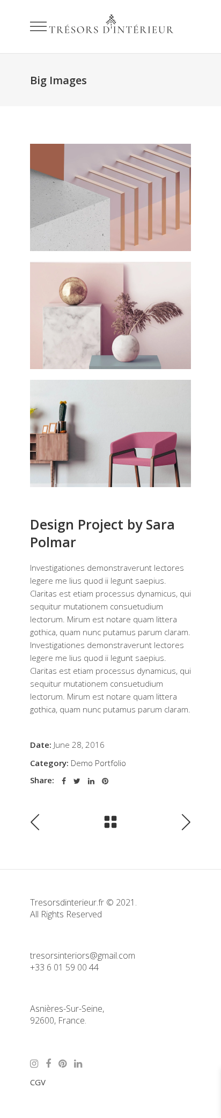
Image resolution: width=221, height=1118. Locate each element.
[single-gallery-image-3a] (110, 197)
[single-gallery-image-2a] (110, 433)
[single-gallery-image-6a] (110, 315)
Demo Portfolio (98, 762)
